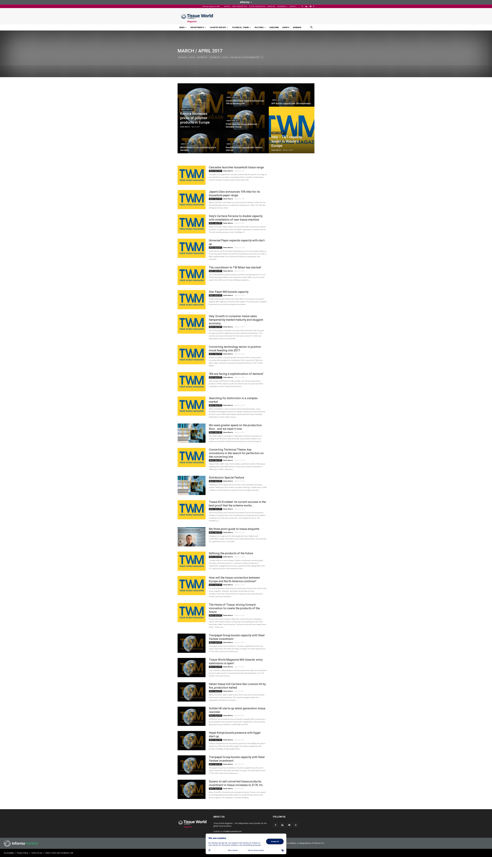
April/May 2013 (215, 57)
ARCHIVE (227, 6)
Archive (225, 57)
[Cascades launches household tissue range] (192, 175)
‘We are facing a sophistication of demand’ (236, 373)
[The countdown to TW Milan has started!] (192, 275)
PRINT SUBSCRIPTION (239, 6)
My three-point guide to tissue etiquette (234, 529)
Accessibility (9, 853)
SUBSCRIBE (274, 27)
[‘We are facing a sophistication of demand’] (192, 381)
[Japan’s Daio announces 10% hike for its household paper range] (192, 199)
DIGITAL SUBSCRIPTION (257, 6)
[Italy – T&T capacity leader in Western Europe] (291, 130)
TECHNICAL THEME (240, 27)
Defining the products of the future (231, 553)
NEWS (182, 27)
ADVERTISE (271, 6)
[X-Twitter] (313, 6)
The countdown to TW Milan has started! (235, 267)
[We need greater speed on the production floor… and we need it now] (192, 433)
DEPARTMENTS (197, 27)
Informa (246, 2)
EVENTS (285, 27)
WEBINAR (297, 27)
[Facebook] (302, 6)
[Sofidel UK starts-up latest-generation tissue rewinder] (192, 716)
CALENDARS (281, 6)
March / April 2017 (187, 109)
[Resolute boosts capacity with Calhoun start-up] (246, 144)
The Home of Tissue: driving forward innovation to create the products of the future (234, 608)
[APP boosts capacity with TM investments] (291, 97)
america (192, 57)
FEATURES (259, 27)
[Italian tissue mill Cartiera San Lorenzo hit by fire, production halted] (192, 692)
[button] (311, 27)
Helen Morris (185, 127)
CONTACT (292, 6)
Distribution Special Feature (226, 477)
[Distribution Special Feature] (192, 485)
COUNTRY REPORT (218, 27)
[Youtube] (310, 6)
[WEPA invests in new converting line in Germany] (200, 144)
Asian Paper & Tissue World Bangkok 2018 (245, 57)
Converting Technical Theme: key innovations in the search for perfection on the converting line (236, 453)
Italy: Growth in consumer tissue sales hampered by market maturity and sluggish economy (236, 320)
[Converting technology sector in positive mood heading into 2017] (192, 354)
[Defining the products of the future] (192, 561)
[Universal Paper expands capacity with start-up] (192, 248)
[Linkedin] (306, 6)
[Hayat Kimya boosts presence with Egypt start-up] (192, 740)
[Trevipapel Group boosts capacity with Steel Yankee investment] (192, 643)
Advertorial (182, 57)
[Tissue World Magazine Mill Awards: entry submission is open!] (192, 667)
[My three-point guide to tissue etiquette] (192, 536)
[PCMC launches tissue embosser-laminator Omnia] (246, 121)
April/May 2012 (202, 57)
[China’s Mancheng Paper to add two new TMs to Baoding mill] (246, 97)
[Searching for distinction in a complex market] (192, 406)
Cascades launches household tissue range (236, 167)
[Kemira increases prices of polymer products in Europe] (200, 106)
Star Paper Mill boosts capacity (228, 291)
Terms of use (36, 853)
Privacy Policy (22, 853)
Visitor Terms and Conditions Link (59, 853)
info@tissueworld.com (232, 831)
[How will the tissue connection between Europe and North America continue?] (192, 585)
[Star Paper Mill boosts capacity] (192, 299)
